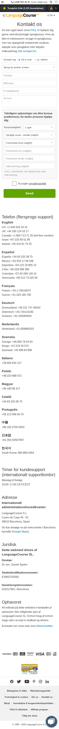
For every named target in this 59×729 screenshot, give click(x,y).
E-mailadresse (11, 90)
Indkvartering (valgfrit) (18, 166)
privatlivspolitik (37, 183)
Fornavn (8, 75)
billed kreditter (44, 626)
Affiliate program (39, 709)
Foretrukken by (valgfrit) (19, 150)
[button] (2, 2)
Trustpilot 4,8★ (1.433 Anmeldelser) (25, 8)
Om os (34, 697)
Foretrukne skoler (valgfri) (20, 158)
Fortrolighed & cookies (16, 697)
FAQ (33, 30)
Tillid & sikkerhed (18, 709)
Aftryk (7, 703)
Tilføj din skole (29, 716)
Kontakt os (47, 697)
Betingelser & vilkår (17, 691)
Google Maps (20, 531)
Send (29, 193)
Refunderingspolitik (40, 691)
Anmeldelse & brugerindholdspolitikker (33, 703)
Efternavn (8, 83)
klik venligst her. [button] (27, 51)
